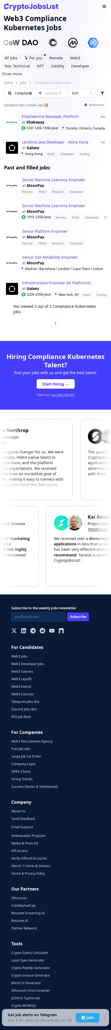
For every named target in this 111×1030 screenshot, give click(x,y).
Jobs (23, 82)
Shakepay (35, 122)
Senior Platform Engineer (45, 231)
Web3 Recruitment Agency (32, 741)
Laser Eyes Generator (27, 960)
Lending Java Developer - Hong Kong (55, 142)
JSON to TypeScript (25, 998)
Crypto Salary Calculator (29, 952)
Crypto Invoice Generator (30, 975)
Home (8, 82)
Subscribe (78, 616)
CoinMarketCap (23, 905)
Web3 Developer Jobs (27, 664)
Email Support (22, 827)
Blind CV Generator (26, 983)
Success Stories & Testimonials (34, 786)
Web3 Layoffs (21, 679)
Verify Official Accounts (29, 858)
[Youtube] (52, 631)
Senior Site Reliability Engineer (50, 257)
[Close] (104, 1017)
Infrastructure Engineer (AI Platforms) (56, 283)
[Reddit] (42, 631)
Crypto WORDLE (23, 1005)
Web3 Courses (22, 694)
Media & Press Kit (24, 843)
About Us (18, 811)
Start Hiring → (55, 383)
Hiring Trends (22, 779)
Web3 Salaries (22, 671)
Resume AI (19, 920)
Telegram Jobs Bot (25, 701)
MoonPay (35, 185)
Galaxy (33, 148)
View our (55, 394)
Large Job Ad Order (26, 756)
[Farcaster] (61, 631)
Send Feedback (23, 818)
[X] (14, 631)
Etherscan (19, 898)
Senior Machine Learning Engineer (53, 180)
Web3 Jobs (19, 656)
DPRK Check (20, 771)
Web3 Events (21, 686)
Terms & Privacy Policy (28, 873)
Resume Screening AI (28, 913)
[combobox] (82, 93)
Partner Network (24, 928)
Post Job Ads (20, 749)
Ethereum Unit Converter (30, 990)
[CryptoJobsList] (31, 7)
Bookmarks (96, 105)
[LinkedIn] (23, 631)
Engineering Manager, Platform (50, 116)
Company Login (23, 764)
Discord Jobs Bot (23, 709)
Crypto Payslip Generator (30, 968)
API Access (19, 850)
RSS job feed (21, 716)
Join (90, 1017)
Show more (12, 73)
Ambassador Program (28, 835)
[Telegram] (33, 631)
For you (36, 57)
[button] (55, 122)
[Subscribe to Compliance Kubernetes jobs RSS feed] (46, 105)
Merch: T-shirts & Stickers (31, 866)
